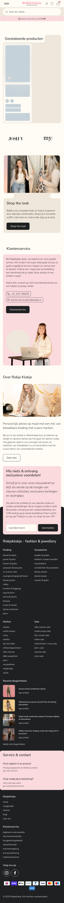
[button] (6, 3)
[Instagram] (6, 872)
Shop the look (18, 226)
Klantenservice (18, 309)
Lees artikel (24, 692)
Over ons (11, 457)
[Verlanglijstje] (52, 3)
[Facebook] (14, 872)
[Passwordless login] (46, 3)
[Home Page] (32, 3)
